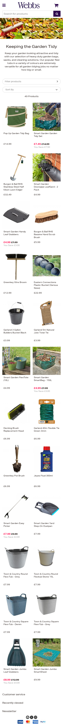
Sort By (9, 89)
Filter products (13, 81)
